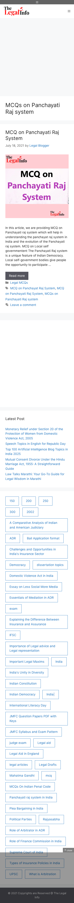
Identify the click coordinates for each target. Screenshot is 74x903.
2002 (30, 512)
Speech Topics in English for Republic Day (35, 444)
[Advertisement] (37, 55)
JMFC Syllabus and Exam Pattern (34, 732)
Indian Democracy (22, 694)
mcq (49, 775)
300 (12, 512)
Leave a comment (23, 305)
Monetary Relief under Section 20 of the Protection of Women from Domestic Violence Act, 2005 (34, 433)
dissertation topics (50, 565)
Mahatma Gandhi (22, 775)
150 (12, 501)
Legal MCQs (19, 282)
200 (29, 501)
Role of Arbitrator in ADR (27, 830)
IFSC (13, 635)
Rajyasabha (51, 819)
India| (51, 694)
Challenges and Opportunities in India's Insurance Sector (33, 552)
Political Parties (21, 819)
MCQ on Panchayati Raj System (32, 135)
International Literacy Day (28, 705)
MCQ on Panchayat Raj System (32, 288)
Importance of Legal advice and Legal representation (32, 648)
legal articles (19, 764)
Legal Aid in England (24, 753)
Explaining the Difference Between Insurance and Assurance (34, 622)
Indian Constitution (23, 683)
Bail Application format (43, 538)
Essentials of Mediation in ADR (32, 597)
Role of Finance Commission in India (36, 841)
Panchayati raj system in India (31, 797)
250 (45, 501)
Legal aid (44, 743)
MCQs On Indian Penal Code (30, 786)
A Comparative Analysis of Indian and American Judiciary (33, 525)
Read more (18, 277)
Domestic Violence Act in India (31, 576)
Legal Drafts (48, 764)
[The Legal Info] (16, 11)
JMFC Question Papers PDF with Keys (33, 718)
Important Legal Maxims (27, 661)
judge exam (18, 743)
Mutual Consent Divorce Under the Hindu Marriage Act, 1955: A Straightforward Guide (35, 464)
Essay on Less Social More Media (34, 587)
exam (13, 608)
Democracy (18, 565)
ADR (13, 538)
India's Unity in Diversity (27, 672)
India (59, 661)
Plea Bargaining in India (26, 808)
